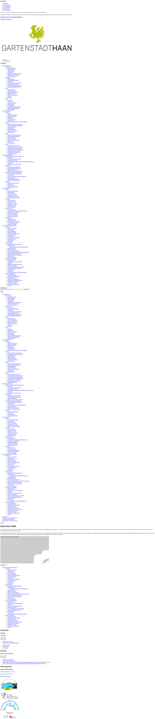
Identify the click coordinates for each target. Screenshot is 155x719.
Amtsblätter (10, 81)
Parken (9, 285)
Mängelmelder (11, 71)
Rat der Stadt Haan (12, 91)
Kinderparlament (12, 139)
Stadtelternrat (11, 132)
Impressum (5, 648)
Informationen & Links (13, 187)
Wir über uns (11, 229)
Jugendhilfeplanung (12, 153)
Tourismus (7, 199)
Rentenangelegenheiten (13, 179)
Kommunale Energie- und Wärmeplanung (17, 272)
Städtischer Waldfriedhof (13, 108)
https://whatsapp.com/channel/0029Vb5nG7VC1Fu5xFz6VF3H (18, 663)
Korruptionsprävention (13, 84)
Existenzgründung (12, 235)
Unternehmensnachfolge (13, 237)
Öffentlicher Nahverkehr (13, 281)
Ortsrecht (10, 97)
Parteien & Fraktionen (13, 95)
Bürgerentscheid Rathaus (13, 251)
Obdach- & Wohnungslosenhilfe (15, 171)
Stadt (6, 99)
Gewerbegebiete (11, 231)
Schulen (9, 113)
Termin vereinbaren (12, 76)
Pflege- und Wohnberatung (14, 180)
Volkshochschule (11, 119)
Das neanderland (12, 207)
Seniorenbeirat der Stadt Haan (15, 173)
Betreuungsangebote (12, 115)
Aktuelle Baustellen (12, 275)
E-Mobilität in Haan (12, 283)
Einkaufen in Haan (12, 205)
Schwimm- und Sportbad (13, 212)
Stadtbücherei (11, 120)
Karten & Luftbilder (12, 257)
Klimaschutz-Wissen (12, 265)
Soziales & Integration (8, 155)
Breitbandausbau (12, 239)
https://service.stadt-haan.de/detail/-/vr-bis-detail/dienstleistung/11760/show (21, 662)
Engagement (8, 217)
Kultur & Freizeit (6, 188)
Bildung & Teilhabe (12, 116)
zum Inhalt (5, 3)
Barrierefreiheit (6, 645)
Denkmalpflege (11, 109)
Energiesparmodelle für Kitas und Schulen (17, 121)
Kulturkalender (11, 192)
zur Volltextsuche (7, 10)
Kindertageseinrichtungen (14, 136)
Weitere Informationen (5, 676)
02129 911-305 (8, 641)
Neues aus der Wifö (12, 228)
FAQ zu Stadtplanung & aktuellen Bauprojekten (18, 252)
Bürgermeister (11, 79)
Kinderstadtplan (11, 143)
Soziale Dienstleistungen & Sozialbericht (14, 156)
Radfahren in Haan (12, 203)
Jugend (6, 144)
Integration (7, 165)
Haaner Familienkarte (13, 131)
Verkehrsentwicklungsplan (14, 276)
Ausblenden (3, 19)
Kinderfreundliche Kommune (14, 135)
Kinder (6, 133)
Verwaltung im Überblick (13, 80)
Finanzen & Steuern (12, 103)
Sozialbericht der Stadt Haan (14, 164)
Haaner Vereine (11, 219)
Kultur (6, 189)
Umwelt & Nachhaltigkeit (11, 259)
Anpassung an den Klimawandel (15, 261)
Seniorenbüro (11, 175)
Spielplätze (10, 141)
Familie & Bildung (7, 111)
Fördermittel (11, 236)
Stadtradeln (10, 271)
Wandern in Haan (12, 201)
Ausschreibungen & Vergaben (14, 83)
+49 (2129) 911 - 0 (8, 659)
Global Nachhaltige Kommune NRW (16, 267)
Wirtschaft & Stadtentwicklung (10, 225)
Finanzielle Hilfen (11, 127)
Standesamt (10, 72)
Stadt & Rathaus (6, 65)
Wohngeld (10, 163)
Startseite (5, 59)
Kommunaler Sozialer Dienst (14, 159)
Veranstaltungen (11, 177)
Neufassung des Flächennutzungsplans (19, 247)
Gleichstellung (11, 104)
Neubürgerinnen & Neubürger (15, 73)
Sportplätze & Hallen (12, 213)
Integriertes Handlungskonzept (15, 244)
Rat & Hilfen (10, 184)
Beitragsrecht (11, 256)
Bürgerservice (8, 67)
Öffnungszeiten (11, 69)
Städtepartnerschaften (13, 196)
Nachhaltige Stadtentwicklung (14, 268)
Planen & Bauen (9, 243)
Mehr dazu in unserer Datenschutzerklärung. (11, 17)
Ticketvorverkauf (11, 193)
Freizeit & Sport (8, 208)
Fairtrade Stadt (11, 269)
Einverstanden (8, 19)
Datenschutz (6, 646)
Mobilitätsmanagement (13, 279)
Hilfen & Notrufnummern (13, 75)
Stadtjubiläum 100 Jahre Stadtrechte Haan (17, 211)
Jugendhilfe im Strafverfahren (14, 151)
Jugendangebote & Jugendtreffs (15, 148)
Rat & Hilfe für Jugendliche (14, 145)
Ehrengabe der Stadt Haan (14, 221)
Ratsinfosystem (11, 89)
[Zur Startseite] (36, 57)
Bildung (7, 112)
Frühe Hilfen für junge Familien (15, 124)
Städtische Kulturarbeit (13, 191)
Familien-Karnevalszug (13, 216)
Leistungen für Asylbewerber (14, 167)
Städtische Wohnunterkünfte (14, 168)
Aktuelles (10, 100)
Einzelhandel (11, 240)
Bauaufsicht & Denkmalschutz (14, 253)
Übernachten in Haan (13, 204)
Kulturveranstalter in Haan (14, 197)
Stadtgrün (10, 263)
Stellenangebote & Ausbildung (15, 85)
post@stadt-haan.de (9, 661)
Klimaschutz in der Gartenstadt (15, 264)
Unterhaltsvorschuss (12, 160)
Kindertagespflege (12, 137)
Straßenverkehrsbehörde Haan (15, 280)
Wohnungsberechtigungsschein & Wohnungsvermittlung (21, 161)
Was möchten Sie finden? (6, 289)
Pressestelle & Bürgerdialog (14, 87)
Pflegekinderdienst (12, 129)
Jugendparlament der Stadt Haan (15, 147)
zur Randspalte (6, 4)
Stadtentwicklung (12, 248)
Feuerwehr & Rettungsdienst (14, 107)
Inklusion (7, 181)
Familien (7, 123)
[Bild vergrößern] (9, 690)
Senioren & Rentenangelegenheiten (13, 172)
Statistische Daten (12, 232)
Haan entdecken (11, 200)
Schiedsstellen (11, 105)
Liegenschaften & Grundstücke (15, 255)
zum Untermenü (6, 7)
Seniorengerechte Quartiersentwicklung (17, 176)
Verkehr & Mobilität (9, 273)
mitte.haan (10, 241)
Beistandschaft (11, 128)
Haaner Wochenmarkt (13, 215)
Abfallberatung (11, 260)
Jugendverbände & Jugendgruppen (16, 149)
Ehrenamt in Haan (12, 220)
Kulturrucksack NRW (12, 195)
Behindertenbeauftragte (13, 183)
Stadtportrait (11, 101)
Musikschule (10, 117)
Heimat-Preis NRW (12, 224)
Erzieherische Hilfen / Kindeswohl (15, 125)
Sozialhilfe (10, 157)
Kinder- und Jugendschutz (13, 140)
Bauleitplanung (11, 245)
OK (1, 539)
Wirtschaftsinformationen (14, 233)
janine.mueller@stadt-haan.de (11, 643)
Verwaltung (8, 77)
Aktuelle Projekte (11, 249)
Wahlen (9, 96)
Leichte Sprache (6, 61)
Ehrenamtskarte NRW (13, 223)
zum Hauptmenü (7, 6)
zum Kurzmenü (6, 8)
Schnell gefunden (12, 68)
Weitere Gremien (12, 93)
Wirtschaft (7, 227)
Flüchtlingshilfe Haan (12, 169)
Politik (6, 88)
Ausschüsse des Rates (13, 92)
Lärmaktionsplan (11, 277)
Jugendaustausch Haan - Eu (14, 152)
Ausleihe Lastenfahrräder (13, 284)
